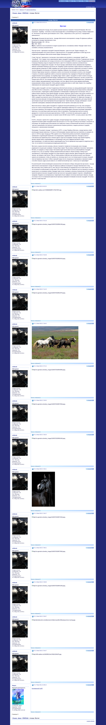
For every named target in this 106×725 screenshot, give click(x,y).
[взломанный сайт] (37, 688)
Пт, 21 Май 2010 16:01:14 (40, 22)
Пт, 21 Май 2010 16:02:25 (40, 186)
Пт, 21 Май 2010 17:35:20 (40, 434)
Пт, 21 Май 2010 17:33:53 (40, 400)
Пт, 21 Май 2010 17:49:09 (40, 582)
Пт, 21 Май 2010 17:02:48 (40, 255)
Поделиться (33, 22)
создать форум (90, 721)
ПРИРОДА (25, 13)
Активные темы (90, 7)
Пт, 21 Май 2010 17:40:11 (40, 469)
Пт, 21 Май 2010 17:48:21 (40, 547)
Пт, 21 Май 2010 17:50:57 (40, 616)
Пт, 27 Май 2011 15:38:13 (40, 685)
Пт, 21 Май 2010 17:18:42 (40, 323)
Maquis (14, 685)
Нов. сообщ (62, 1)
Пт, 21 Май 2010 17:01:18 (40, 220)
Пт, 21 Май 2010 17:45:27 (40, 513)
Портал (77, 1)
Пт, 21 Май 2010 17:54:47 (40, 650)
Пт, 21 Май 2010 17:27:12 (40, 366)
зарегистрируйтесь (31, 9)
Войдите (22, 9)
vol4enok (14, 23)
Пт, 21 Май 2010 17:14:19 (40, 289)
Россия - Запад (17, 13)
